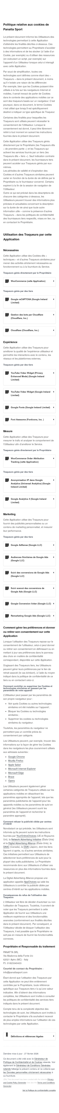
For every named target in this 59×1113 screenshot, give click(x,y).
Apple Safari (14, 764)
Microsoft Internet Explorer (22, 768)
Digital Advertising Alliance (22, 843)
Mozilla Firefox (15, 760)
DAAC (6, 846)
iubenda (7, 1068)
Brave (11, 776)
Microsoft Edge (16, 772)
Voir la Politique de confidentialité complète (39, 1090)
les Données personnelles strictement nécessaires (27, 1072)
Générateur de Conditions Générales (33, 1065)
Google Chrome (16, 756)
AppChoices (30, 881)
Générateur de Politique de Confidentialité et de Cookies (25, 1060)
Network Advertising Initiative (26, 839)
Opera (11, 780)
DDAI (26, 846)
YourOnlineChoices (26, 835)
